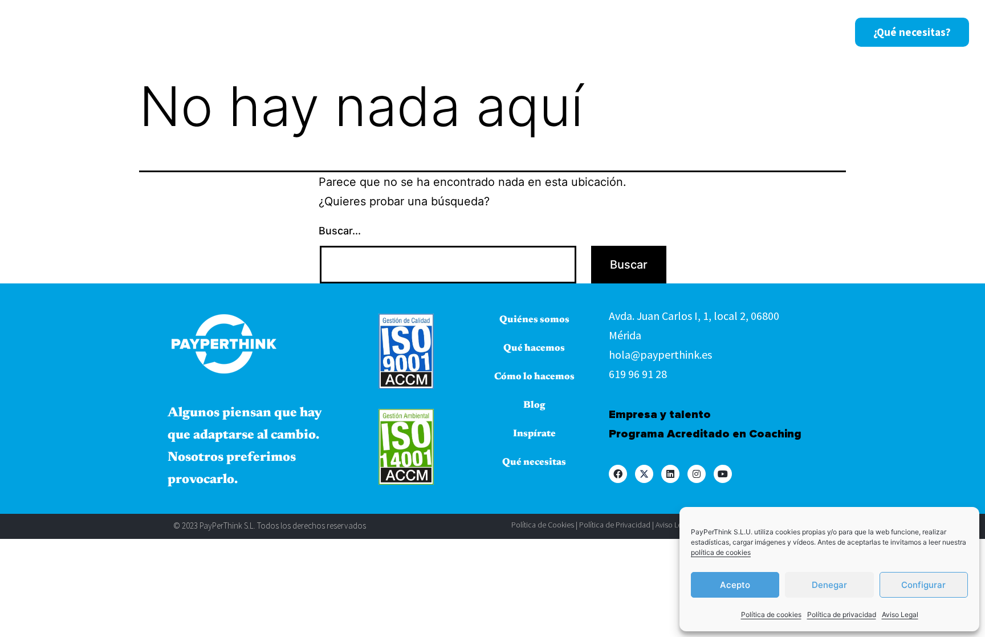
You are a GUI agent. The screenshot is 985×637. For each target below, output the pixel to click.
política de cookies (721, 552)
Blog (716, 32)
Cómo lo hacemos (641, 32)
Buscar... (340, 231)
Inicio (365, 32)
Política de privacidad (841, 614)
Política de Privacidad (614, 525)
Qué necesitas (534, 463)
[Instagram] (696, 474)
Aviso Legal (900, 614)
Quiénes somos (438, 32)
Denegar (829, 584)
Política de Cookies (542, 525)
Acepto (735, 584)
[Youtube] (723, 474)
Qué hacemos (530, 32)
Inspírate (771, 32)
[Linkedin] (670, 474)
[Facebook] (618, 474)
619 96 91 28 (638, 374)
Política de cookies (771, 614)
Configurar (923, 584)
